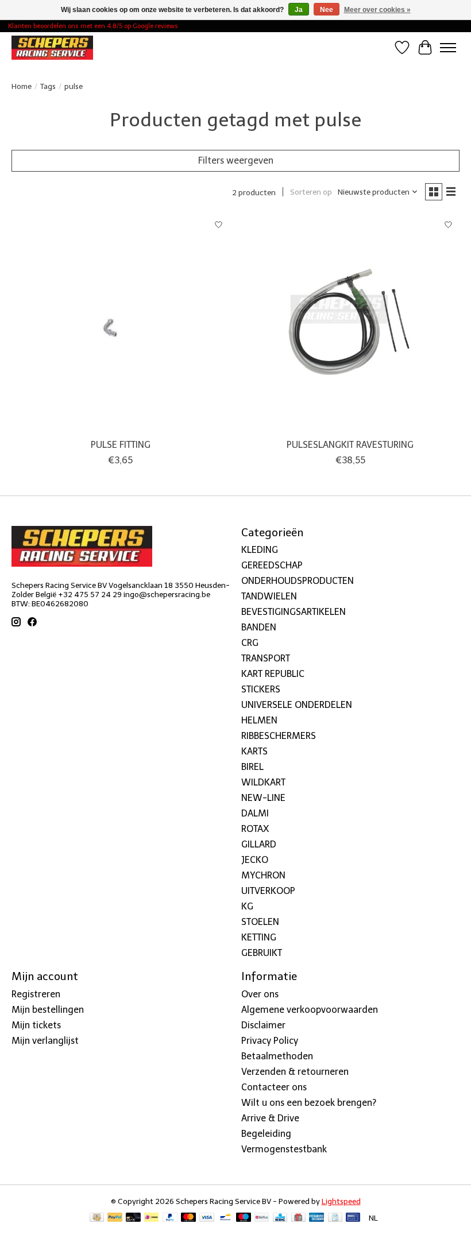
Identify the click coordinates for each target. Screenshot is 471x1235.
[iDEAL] (151, 1218)
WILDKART (263, 782)
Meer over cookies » (377, 10)
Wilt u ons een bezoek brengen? (308, 1102)
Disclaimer (263, 1025)
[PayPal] (114, 1218)
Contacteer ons (274, 1087)
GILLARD (258, 844)
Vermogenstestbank (284, 1149)
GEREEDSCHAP (272, 565)
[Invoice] (335, 1218)
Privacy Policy (269, 1040)
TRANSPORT (265, 658)
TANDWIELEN (269, 596)
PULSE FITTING (120, 444)
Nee (326, 10)
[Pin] (353, 1218)
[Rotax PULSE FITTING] (120, 323)
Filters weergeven (235, 160)
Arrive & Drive (270, 1118)
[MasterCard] (188, 1218)
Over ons (260, 994)
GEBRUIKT (261, 952)
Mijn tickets (36, 1025)
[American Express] (316, 1218)
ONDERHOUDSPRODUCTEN (297, 580)
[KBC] (280, 1218)
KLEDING (259, 549)
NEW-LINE (263, 797)
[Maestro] (243, 1218)
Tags (48, 86)
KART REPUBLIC (272, 673)
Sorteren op (311, 191)
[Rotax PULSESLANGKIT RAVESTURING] (350, 323)
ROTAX (255, 828)
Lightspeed (341, 1201)
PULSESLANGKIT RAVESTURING (350, 444)
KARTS (254, 751)
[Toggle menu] (448, 47)
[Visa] (206, 1218)
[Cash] (97, 1218)
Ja (299, 10)
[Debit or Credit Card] (133, 1218)
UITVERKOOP (268, 890)
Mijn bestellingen (47, 1009)
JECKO (254, 859)
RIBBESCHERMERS (278, 735)
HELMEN (259, 720)
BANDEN (258, 627)
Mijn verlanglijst (45, 1040)
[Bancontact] (225, 1218)
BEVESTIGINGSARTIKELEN (293, 611)
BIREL (252, 766)
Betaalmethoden (277, 1056)
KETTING (258, 937)
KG (247, 906)
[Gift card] (298, 1218)
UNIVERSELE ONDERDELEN (296, 704)
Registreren (35, 994)
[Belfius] (261, 1218)
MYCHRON (263, 875)
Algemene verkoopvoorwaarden (309, 1009)
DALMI (255, 813)
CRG (249, 642)
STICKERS (260, 689)
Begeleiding (266, 1133)
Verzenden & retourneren (295, 1071)
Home (21, 86)
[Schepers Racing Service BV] (52, 47)
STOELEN (260, 921)
